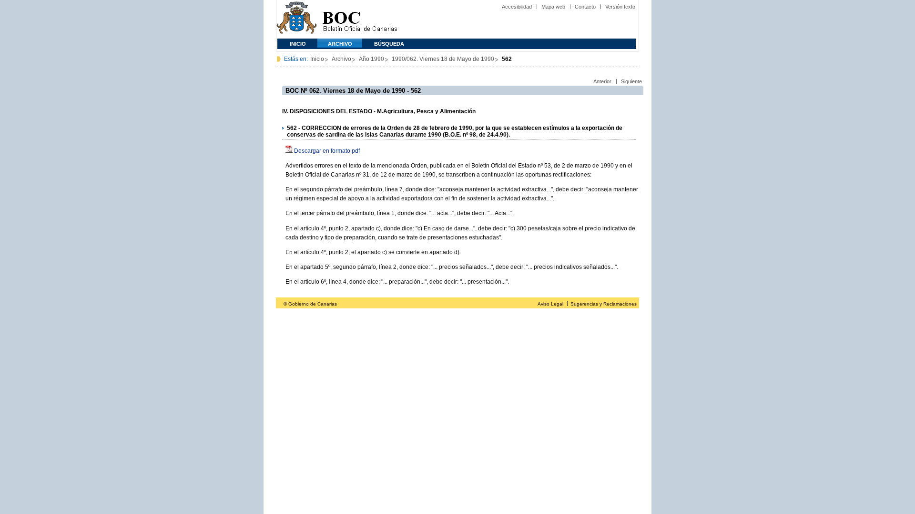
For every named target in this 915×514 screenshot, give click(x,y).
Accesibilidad (517, 7)
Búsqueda (389, 44)
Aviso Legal (550, 303)
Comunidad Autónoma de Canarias (296, 19)
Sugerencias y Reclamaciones (603, 303)
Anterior (602, 81)
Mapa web (553, 7)
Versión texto (620, 7)
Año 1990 (371, 59)
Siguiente (631, 81)
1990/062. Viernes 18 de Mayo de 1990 (443, 59)
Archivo (340, 44)
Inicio (298, 44)
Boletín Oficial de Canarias (360, 19)
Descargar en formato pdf (327, 151)
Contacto (585, 7)
